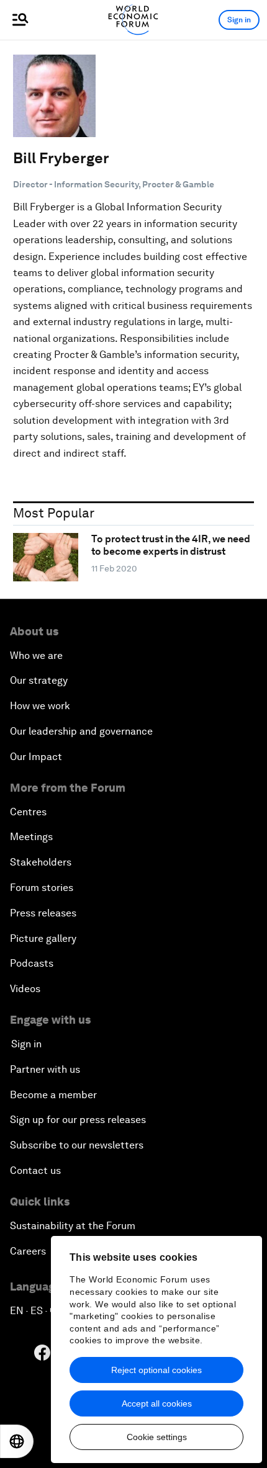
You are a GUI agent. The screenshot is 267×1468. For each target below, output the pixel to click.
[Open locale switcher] (17, 1441)
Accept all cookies (157, 1403)
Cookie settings (157, 1437)
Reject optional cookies (156, 1370)
